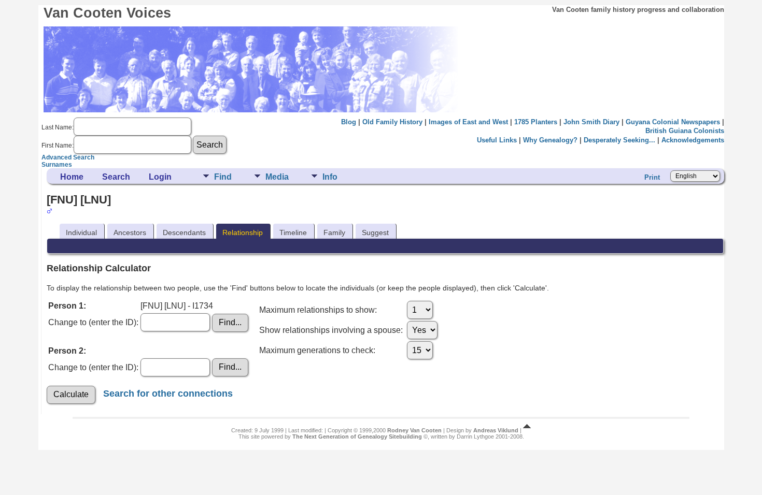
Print (652, 177)
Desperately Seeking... (619, 140)
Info (329, 176)
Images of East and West (468, 122)
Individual (81, 232)
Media (277, 176)
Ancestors (130, 232)
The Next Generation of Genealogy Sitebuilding (357, 436)
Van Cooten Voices (107, 13)
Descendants (184, 232)
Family (334, 232)
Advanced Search (67, 157)
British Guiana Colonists (684, 131)
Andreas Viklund (495, 430)
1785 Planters (535, 122)
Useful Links (497, 140)
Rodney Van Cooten (414, 430)
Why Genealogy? (550, 140)
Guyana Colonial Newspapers (673, 122)
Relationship (242, 232)
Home (71, 176)
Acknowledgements (692, 140)
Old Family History (392, 122)
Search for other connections (168, 393)
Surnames (56, 164)
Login (160, 176)
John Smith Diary (591, 122)
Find (223, 176)
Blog (348, 122)
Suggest (375, 232)
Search (116, 176)
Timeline (293, 232)
